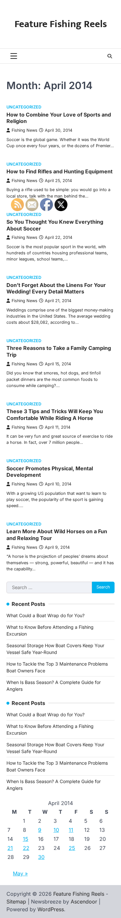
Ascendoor (84, 901)
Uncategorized (23, 107)
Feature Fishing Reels (61, 24)
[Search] (110, 56)
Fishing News (24, 130)
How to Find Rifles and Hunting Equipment (59, 171)
